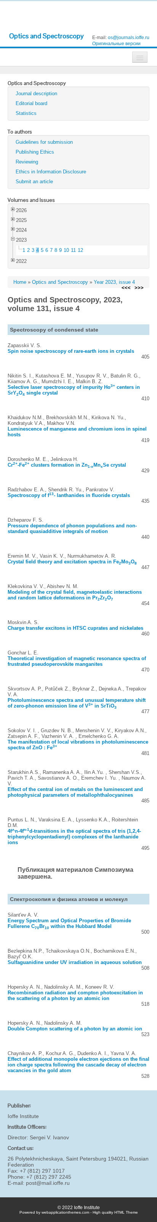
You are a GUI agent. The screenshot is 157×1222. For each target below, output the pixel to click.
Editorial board (31, 103)
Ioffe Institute (23, 1116)
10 (66, 250)
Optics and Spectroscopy (46, 35)
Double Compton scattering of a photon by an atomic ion (75, 1029)
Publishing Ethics (35, 152)
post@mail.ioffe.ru (48, 1183)
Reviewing (27, 162)
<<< (126, 288)
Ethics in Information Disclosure (51, 172)
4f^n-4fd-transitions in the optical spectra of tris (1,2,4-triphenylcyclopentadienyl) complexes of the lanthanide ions (74, 836)
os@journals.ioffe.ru (128, 37)
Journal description (36, 93)
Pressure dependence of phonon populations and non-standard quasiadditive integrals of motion (72, 528)
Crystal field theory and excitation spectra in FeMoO (72, 562)
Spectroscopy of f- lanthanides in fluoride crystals (69, 495)
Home (19, 282)
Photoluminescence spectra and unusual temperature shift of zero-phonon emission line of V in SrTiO (77, 703)
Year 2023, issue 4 (114, 282)
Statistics (26, 113)
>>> (139, 288)
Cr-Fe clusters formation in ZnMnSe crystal (67, 465)
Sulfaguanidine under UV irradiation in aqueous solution (75, 962)
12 (80, 250)
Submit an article (34, 181)
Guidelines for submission (44, 142)
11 (73, 250)
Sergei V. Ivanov (49, 1137)
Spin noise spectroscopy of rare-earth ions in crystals (71, 351)
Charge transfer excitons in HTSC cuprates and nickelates (75, 628)
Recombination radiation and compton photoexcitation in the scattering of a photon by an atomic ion (75, 995)
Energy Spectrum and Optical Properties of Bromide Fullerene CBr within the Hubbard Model (69, 923)
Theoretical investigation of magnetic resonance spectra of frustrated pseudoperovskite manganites (77, 661)
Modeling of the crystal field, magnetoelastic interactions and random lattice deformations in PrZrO (75, 595)
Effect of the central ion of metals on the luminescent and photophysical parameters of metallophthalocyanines (75, 792)
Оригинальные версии (116, 43)
